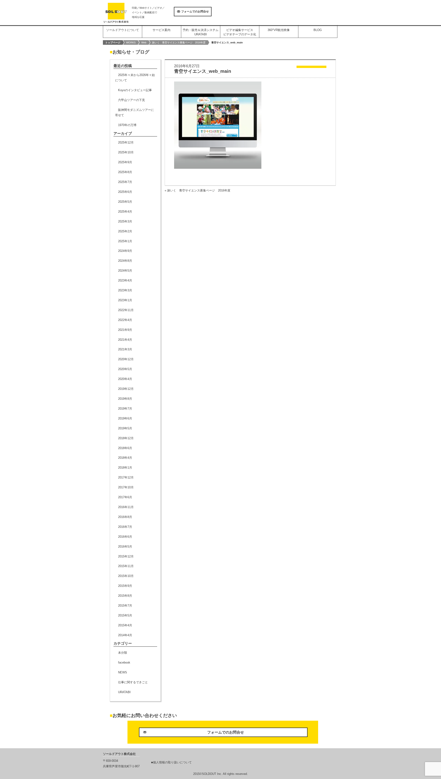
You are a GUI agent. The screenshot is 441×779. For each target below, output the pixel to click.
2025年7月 (125, 182)
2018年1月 (125, 467)
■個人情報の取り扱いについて (171, 762)
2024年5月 (125, 270)
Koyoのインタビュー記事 (135, 90)
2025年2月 (125, 231)
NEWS (122, 672)
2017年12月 (126, 477)
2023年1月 (125, 300)
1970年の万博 (127, 125)
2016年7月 (125, 527)
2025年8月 (125, 172)
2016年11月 (126, 507)
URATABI (124, 692)
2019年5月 (125, 428)
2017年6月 (125, 497)
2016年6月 (125, 536)
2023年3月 (125, 290)
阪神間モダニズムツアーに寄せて (134, 112)
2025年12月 (126, 142)
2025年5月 (125, 201)
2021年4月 (125, 339)
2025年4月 (125, 211)
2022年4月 (125, 320)
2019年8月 (125, 398)
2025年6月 (125, 192)
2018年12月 (126, 438)
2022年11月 (126, 310)
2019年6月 (125, 418)
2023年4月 (125, 280)
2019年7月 (125, 408)
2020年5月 (125, 369)
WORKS (131, 42)
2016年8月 (125, 517)
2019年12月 (126, 389)
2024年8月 (125, 260)
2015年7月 (125, 605)
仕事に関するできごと (133, 682)
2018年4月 (125, 457)
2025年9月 (125, 162)
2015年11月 (126, 566)
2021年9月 (125, 330)
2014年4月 (125, 635)
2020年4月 (125, 379)
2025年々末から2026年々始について (135, 77)
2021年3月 (125, 349)
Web (143, 42)
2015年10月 (126, 576)
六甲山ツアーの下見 (131, 100)
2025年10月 (126, 152)
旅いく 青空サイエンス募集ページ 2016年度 (179, 42)
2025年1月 (125, 241)
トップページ (112, 42)
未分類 (122, 652)
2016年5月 (125, 546)
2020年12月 (126, 359)
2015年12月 (126, 556)
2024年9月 (125, 251)
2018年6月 (125, 448)
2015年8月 (125, 595)
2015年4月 (125, 625)
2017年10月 (126, 487)
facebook (124, 662)
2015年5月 (125, 615)
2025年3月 (125, 221)
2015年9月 (125, 586)
